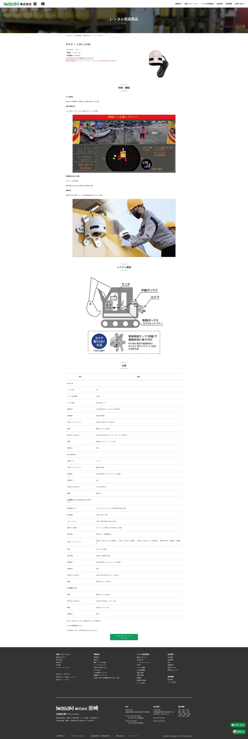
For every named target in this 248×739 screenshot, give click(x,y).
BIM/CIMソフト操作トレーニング (66, 677)
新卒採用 (170, 679)
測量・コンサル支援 (100, 662)
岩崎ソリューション (191, 4)
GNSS (139, 665)
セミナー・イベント (63, 674)
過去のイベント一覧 (62, 679)
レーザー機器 (141, 667)
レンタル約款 (141, 683)
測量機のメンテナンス (100, 675)
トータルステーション (143, 662)
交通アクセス (172, 667)
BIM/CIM (59, 662)
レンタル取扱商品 (207, 4)
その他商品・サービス (100, 672)
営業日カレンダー (173, 670)
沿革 (169, 662)
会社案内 (220, 4)
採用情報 (229, 4)
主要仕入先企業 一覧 (100, 667)
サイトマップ (134, 736)
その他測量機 (141, 670)
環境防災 (96, 657)
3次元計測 (59, 660)
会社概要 (170, 660)
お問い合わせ (239, 4)
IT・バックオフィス (100, 665)
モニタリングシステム (63, 667)
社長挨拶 (170, 657)
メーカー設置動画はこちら (74, 625)
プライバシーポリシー (78, 736)
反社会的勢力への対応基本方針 (100, 736)
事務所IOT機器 (141, 680)
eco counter (97, 670)
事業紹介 (178, 4)
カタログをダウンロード (124, 637)
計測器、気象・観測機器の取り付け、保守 (106, 678)
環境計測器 (140, 675)
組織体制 (170, 665)
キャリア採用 (172, 682)
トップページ (69, 35)
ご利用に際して (61, 736)
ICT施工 (58, 665)
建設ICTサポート (87, 35)
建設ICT (96, 660)
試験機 (139, 678)
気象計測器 (140, 672)
